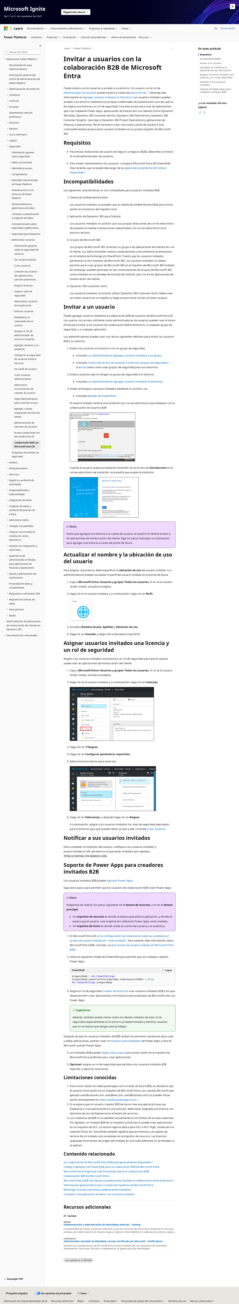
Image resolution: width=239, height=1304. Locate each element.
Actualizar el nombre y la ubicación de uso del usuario (215, 69)
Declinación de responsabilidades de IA (25, 1301)
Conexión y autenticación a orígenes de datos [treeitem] (25, 216)
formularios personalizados (124, 1041)
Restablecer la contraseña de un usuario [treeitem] (23, 321)
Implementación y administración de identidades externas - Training (102, 1224)
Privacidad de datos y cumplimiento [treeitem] (20, 585)
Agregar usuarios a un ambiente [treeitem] (26, 347)
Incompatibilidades (210, 58)
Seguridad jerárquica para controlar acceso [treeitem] (26, 400)
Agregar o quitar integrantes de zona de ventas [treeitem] (27, 412)
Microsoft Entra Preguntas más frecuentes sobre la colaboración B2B (106, 1171)
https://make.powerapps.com (117, 1099)
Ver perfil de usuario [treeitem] (25, 368)
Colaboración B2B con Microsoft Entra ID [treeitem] (26, 444)
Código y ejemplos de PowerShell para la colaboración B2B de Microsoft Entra (111, 1167)
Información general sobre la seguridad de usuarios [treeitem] (26, 249)
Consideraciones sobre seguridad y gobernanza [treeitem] (25, 226)
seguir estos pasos (113, 1052)
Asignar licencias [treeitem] (23, 285)
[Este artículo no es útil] (204, 112)
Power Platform (82, 48)
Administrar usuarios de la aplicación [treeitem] (25, 303)
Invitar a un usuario (210, 63)
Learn (67, 48)
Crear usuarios (156, 829)
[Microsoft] (6, 28)
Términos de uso (177, 1301)
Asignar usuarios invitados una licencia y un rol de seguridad (217, 76)
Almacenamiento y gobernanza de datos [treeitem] (23, 206)
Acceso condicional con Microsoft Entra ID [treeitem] (27, 434)
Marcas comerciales (201, 1301)
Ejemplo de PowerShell (101, 396)
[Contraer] (40, 45)
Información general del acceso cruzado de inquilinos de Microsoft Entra (108, 1185)
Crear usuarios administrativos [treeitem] (22, 377)
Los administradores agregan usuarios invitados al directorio (125, 381)
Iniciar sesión (227, 28)
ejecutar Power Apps (120, 880)
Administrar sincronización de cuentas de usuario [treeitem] (24, 388)
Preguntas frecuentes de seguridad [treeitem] (25, 454)
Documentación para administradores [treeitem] (20, 67)
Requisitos (206, 54)
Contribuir (94, 1301)
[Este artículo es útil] (200, 112)
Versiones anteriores (62, 1301)
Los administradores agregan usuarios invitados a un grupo (124, 355)
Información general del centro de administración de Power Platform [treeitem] (24, 79)
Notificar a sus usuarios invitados (213, 83)
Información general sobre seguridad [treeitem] (23, 154)
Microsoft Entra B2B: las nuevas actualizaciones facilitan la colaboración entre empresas (118, 1180)
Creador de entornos (115, 991)
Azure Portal (138, 92)
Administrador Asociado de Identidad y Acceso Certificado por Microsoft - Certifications (113, 1241)
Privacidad (109, 1301)
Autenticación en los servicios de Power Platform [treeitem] (23, 194)
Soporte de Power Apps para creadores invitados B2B (215, 90)
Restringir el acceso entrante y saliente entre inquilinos (97, 1189)
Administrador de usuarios (80, 92)
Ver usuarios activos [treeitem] (25, 259)
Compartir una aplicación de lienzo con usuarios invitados (99, 1194)
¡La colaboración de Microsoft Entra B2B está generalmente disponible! (107, 1162)
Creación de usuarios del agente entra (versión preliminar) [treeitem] (25, 275)
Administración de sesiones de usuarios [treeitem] (25, 424)
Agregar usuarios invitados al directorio (107, 97)
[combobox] (22, 52)
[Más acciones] (172, 48)
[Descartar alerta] (232, 6)
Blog (79, 1301)
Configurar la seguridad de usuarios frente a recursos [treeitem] (27, 359)
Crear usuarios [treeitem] (22, 265)
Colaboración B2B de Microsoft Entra (86, 1176)
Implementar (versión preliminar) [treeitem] (21, 114)
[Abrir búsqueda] (216, 28)
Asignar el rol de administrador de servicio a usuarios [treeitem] (24, 335)
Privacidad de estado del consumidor (141, 1301)
